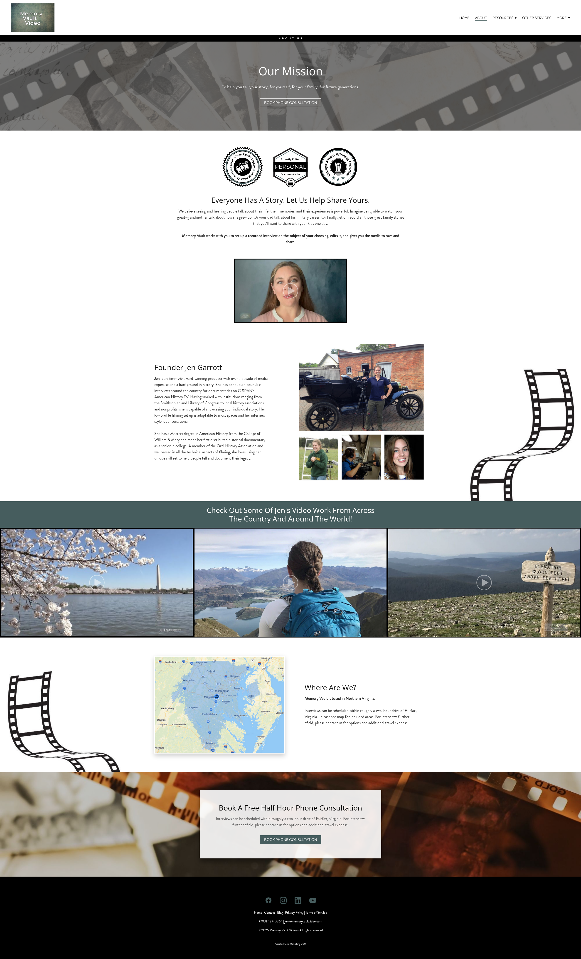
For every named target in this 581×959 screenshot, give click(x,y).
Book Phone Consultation (290, 102)
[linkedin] (298, 900)
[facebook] (268, 900)
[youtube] (313, 900)
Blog (280, 912)
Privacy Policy (294, 912)
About (481, 17)
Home (464, 17)
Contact (269, 912)
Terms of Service (316, 912)
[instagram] (283, 900)
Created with (290, 944)
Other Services (536, 17)
